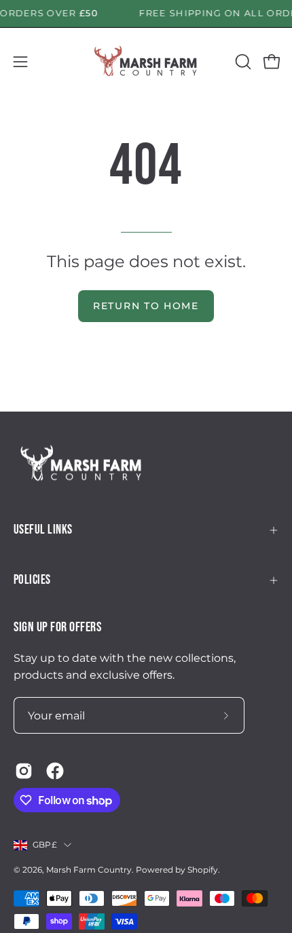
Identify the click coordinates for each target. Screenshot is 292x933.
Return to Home (146, 305)
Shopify (202, 870)
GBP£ (45, 844)
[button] (241, 61)
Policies (32, 580)
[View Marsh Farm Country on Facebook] (55, 771)
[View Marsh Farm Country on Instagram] (24, 771)
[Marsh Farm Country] (146, 61)
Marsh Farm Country (89, 870)
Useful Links (43, 530)
